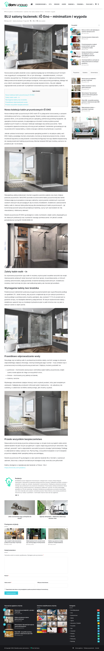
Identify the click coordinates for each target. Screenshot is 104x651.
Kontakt (97, 648)
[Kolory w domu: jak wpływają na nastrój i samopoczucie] (76, 32)
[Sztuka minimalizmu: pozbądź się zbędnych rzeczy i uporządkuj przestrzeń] (76, 54)
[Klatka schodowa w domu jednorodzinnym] (76, 88)
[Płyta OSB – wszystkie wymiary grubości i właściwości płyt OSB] (76, 102)
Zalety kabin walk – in (12, 97)
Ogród (64, 4)
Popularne (76, 72)
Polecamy (89, 4)
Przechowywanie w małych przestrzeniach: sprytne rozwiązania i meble (89, 46)
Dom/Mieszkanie (40, 4)
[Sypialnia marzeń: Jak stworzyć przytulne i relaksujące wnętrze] (52, 612)
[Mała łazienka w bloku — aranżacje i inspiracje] (76, 110)
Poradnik (80, 4)
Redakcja (18, 478)
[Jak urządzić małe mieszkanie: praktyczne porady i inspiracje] (14, 533)
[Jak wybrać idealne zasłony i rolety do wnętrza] (52, 624)
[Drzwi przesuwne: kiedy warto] (76, 39)
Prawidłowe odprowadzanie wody (16, 102)
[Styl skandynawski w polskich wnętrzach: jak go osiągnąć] (62, 618)
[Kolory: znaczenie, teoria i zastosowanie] (42, 618)
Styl (50, 4)
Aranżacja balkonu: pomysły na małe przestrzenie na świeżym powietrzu (90, 61)
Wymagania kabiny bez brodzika (16, 100)
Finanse (72, 633)
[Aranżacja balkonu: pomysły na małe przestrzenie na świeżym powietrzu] (76, 62)
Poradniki (72, 625)
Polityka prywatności (89, 648)
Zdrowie (56, 4)
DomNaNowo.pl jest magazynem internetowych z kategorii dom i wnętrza (33, 480)
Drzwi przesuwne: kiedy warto (90, 37)
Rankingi (71, 4)
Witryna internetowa (42, 582)
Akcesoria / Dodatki (75, 623)
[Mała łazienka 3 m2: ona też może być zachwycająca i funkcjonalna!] (36, 533)
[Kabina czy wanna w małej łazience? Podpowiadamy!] (58, 533)
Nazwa (6, 575)
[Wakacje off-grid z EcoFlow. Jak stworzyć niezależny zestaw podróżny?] (42, 612)
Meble (72, 618)
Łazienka (26, 11)
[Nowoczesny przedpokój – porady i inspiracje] (76, 81)
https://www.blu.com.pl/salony (15, 467)
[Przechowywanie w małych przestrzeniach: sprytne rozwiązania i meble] (76, 47)
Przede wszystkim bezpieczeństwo (16, 104)
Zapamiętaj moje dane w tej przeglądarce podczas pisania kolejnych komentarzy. (27, 589)
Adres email (8, 582)
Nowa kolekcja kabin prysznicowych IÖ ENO (19, 95)
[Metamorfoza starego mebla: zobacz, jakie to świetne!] (42, 630)
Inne (71, 612)
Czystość (72, 631)
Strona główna (9, 11)
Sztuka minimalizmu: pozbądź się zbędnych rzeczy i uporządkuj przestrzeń (90, 53)
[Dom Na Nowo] (15, 4)
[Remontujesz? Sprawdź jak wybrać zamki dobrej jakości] (76, 95)
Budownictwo (74, 615)
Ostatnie (85, 72)
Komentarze (94, 72)
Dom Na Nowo (35, 648)
